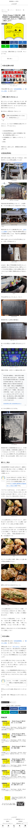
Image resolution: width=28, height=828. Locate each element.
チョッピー (13, 702)
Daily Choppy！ (6, 702)
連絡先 (7, 821)
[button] (22, 46)
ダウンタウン (16, 646)
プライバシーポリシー (8, 823)
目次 (8, 58)
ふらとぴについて (8, 819)
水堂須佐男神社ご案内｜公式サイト (12, 403)
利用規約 (20, 821)
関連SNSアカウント (20, 819)
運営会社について (20, 823)
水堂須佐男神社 (18, 89)
